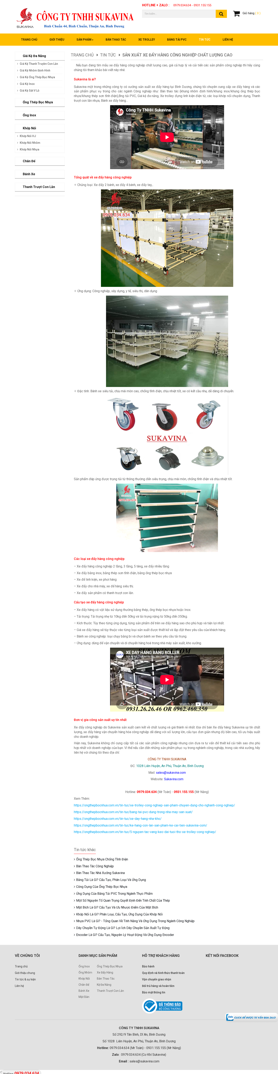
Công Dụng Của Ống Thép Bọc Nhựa (101, 887)
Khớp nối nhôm (29, 142)
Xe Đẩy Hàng (105, 972)
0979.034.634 (182, 5)
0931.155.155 (202, 5)
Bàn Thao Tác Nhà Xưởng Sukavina (100, 873)
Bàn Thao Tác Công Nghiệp (95, 866)
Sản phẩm (84, 39)
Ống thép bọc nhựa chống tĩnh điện (102, 859)
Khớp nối (29, 128)
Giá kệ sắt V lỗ (29, 90)
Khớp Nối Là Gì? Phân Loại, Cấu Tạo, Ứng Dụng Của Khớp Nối (119, 914)
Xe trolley (146, 39)
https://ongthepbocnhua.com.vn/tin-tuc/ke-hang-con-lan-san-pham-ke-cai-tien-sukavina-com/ (140, 825)
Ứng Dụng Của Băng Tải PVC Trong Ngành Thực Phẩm (114, 894)
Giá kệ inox (27, 83)
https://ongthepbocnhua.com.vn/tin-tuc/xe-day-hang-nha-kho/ (118, 819)
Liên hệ (228, 39)
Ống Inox (29, 115)
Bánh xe (28, 174)
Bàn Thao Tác (106, 978)
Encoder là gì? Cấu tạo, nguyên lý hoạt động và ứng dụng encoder (125, 935)
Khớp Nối (84, 978)
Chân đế (28, 161)
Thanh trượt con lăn (38, 187)
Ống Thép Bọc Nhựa (110, 966)
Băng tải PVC (177, 39)
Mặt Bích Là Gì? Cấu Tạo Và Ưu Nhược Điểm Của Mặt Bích (117, 907)
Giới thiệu (56, 39)
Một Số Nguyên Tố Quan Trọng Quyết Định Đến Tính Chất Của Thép (123, 900)
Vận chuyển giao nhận (156, 979)
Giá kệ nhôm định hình (34, 70)
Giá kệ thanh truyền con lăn (38, 63)
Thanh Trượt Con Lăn (110, 990)
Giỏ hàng (251, 13)
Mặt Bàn (84, 996)
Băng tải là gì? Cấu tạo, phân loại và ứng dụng (111, 880)
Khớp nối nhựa (29, 149)
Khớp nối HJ (27, 136)
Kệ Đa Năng (104, 984)
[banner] (75, 16)
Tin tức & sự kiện (25, 979)
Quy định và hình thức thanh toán (163, 973)
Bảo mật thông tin (153, 992)
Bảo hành (148, 966)
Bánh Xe (84, 990)
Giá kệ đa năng (34, 56)
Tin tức (204, 39)
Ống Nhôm (85, 972)
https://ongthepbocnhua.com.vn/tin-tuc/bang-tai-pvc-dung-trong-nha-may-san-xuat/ (133, 812)
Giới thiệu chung (25, 973)
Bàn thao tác (116, 39)
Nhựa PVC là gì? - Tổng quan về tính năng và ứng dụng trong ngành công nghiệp (135, 921)
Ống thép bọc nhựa (37, 102)
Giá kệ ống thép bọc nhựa (37, 77)
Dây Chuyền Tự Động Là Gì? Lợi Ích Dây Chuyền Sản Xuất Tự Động (123, 928)
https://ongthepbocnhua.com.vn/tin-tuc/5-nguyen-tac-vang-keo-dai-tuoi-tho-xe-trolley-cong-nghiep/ (145, 832)
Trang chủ (29, 39)
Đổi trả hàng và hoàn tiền (158, 986)
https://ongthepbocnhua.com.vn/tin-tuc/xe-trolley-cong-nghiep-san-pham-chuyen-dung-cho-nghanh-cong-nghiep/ (154, 805)
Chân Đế (84, 984)
